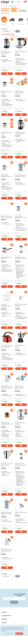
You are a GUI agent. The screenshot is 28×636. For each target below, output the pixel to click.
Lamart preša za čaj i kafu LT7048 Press (6, 52)
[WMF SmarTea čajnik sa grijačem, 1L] (21, 414)
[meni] (12, 2)
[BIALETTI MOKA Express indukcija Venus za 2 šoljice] (7, 541)
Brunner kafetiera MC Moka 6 (20, 346)
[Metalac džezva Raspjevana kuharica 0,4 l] (21, 207)
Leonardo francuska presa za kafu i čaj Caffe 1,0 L (20, 258)
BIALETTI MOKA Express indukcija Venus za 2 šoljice (6, 550)
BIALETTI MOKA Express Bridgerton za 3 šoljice (20, 175)
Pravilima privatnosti (10, 630)
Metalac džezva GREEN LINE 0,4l (6, 133)
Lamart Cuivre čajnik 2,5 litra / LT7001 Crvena (6, 346)
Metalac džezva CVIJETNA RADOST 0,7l (21, 305)
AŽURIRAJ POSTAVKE (10, 633)
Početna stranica (4, 5)
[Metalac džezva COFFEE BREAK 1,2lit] (7, 248)
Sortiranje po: (4, 28)
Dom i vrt (10, 5)
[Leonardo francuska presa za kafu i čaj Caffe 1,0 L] (21, 248)
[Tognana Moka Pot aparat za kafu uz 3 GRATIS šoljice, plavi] (21, 378)
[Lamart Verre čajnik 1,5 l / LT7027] (21, 43)
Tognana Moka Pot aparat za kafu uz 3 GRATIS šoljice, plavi (19, 387)
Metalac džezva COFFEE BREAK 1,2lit (6, 258)
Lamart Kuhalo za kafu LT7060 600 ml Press (20, 133)
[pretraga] (18, 2)
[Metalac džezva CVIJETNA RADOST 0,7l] (21, 296)
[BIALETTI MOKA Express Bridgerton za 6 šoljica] (7, 503)
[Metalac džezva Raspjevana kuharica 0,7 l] (7, 166)
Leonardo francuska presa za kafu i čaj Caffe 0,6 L (20, 464)
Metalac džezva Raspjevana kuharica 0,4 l (21, 216)
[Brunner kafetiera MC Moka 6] (21, 337)
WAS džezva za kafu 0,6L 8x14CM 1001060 (6, 464)
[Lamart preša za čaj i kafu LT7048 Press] (7, 43)
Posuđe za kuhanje (6, 6)
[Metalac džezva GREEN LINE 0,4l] (7, 124)
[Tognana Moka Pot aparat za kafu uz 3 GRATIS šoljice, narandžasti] (21, 83)
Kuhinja (18, 5)
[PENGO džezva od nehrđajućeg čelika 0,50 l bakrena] (7, 414)
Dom (14, 5)
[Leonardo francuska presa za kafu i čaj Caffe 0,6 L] (21, 455)
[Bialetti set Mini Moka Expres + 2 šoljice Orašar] (7, 207)
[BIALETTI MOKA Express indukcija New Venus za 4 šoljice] (7, 378)
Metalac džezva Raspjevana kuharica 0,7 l (7, 175)
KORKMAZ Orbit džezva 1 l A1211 (21, 513)
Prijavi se (14, 602)
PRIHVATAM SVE (19, 633)
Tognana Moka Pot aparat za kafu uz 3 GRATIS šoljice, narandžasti (19, 92)
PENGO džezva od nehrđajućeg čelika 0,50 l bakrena (7, 423)
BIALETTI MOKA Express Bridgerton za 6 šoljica (6, 513)
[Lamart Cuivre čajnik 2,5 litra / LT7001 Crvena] (7, 337)
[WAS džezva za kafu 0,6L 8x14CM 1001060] (7, 455)
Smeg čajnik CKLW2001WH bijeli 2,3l (6, 305)
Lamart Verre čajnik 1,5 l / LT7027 (21, 52)
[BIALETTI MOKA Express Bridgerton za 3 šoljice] (21, 166)
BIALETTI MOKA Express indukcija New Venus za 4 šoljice (7, 387)
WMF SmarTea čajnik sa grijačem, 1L (20, 423)
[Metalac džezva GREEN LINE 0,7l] (7, 83)
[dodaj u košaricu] (7, 73)
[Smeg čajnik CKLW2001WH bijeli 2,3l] (7, 296)
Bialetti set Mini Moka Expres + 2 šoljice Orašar (7, 216)
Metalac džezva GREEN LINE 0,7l (6, 92)
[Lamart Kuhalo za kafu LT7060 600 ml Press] (21, 124)
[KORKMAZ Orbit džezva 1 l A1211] (21, 503)
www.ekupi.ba (4, 627)
